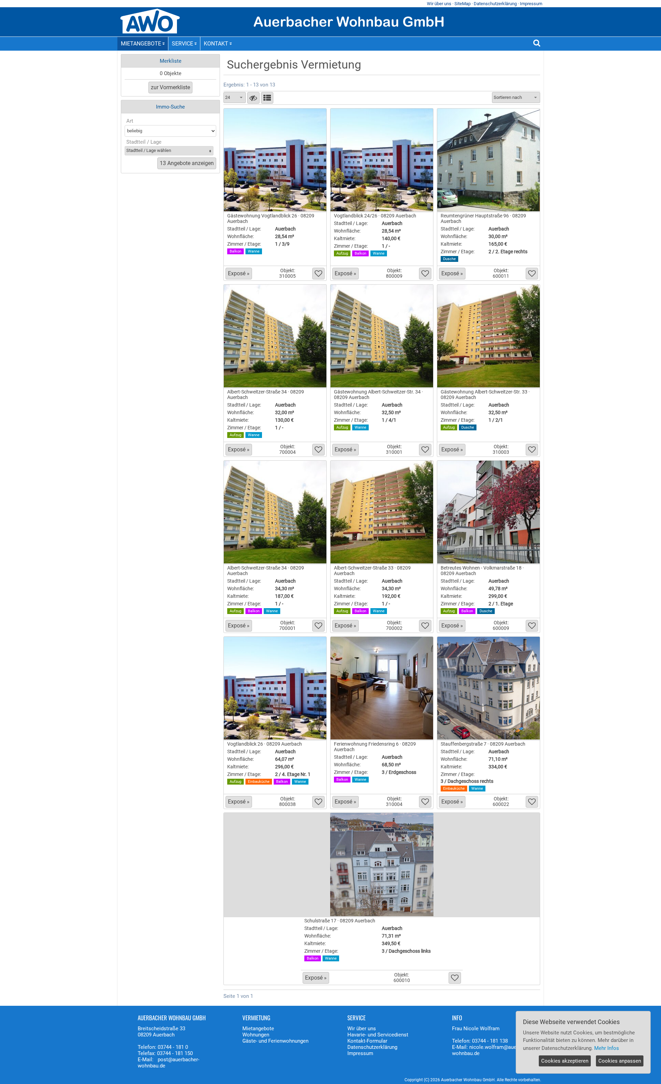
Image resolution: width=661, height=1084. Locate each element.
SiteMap (462, 3)
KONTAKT (216, 43)
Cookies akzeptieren (564, 1061)
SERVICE (182, 43)
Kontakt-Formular (367, 1041)
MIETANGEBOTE (141, 43)
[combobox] (234, 97)
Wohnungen (255, 1035)
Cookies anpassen (619, 1061)
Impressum (531, 3)
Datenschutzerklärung (495, 3)
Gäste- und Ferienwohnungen (275, 1041)
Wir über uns (439, 3)
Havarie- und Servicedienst (377, 1035)
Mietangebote (258, 1028)
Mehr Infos (606, 1048)
